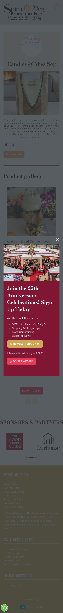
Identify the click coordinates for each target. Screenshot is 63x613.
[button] (57, 239)
